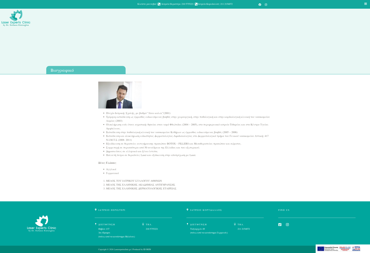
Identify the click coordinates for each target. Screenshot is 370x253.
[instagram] (266, 4)
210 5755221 (188, 3)
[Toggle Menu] (365, 4)
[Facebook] (260, 4)
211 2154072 (226, 3)
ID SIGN (147, 249)
